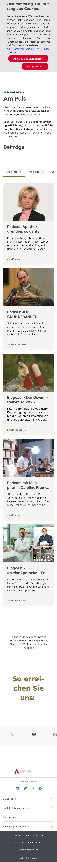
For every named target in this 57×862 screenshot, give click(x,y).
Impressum (17, 835)
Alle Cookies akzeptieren (28, 58)
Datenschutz (39, 835)
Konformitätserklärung (28, 850)
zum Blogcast (14, 430)
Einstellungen (35, 66)
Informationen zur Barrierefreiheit (28, 842)
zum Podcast (14, 259)
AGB (27, 835)
